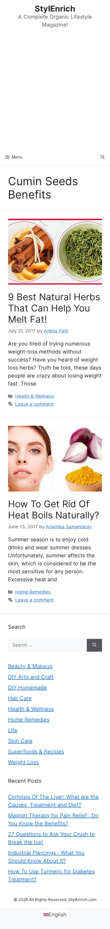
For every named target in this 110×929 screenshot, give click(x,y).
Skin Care (20, 741)
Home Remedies (33, 592)
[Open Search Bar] (102, 157)
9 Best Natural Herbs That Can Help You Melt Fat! (54, 308)
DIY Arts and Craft (31, 677)
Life (12, 730)
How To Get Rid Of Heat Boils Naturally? (53, 509)
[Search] (94, 645)
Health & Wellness (34, 396)
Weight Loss (23, 762)
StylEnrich (55, 8)
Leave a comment (34, 404)
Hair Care (20, 698)
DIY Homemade (27, 687)
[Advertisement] (55, 92)
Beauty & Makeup (30, 666)
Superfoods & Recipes (36, 751)
